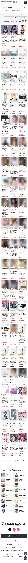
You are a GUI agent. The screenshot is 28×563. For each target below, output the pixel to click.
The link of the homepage (7, 556)
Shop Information (20, 554)
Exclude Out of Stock (8, 21)
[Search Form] (22, 2)
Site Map (20, 556)
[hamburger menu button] (25, 2)
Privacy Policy (7, 554)
